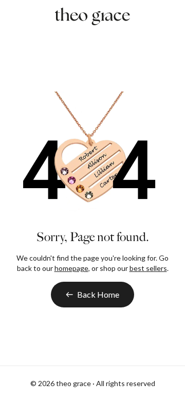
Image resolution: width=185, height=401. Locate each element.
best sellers (148, 268)
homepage (71, 268)
